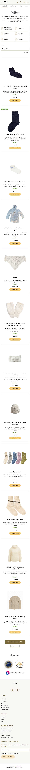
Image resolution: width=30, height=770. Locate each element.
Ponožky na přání (15, 472)
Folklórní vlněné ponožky (15, 519)
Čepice (6, 39)
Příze (20, 6)
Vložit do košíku (15, 100)
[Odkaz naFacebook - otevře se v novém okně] (18, 690)
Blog (2, 721)
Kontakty (3, 717)
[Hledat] (17, 2)
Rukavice (6, 33)
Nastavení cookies (5, 735)
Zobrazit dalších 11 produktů (15, 642)
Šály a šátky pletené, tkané (8, 28)
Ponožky (21, 39)
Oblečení (4, 6)
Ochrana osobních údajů (7, 729)
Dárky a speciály (5, 707)
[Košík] (24, 2)
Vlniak (15, 277)
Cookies (3, 733)
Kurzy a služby (4, 705)
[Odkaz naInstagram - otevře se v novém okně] (12, 690)
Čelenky (21, 33)
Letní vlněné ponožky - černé (15, 134)
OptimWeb (18, 766)
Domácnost (12, 6)
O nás (2, 719)
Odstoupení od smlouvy (7, 737)
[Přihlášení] (20, 2)
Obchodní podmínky (6, 731)
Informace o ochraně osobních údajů (10, 753)
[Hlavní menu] (28, 2)
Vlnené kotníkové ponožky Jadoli (15, 182)
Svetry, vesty (22, 28)
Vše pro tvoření (5, 709)
